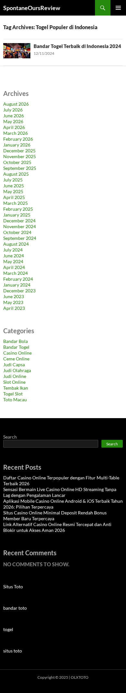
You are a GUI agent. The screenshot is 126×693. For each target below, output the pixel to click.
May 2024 (13, 261)
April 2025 (14, 197)
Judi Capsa (14, 364)
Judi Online (14, 376)
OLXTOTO (80, 677)
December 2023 (19, 290)
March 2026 (15, 133)
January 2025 (16, 214)
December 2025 (19, 150)
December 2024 (19, 220)
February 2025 (18, 209)
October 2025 (17, 162)
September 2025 (19, 168)
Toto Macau (15, 399)
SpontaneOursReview (31, 7)
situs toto (12, 650)
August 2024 (16, 244)
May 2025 (13, 191)
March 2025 (15, 203)
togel (8, 629)
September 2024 (19, 238)
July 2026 (13, 109)
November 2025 (19, 156)
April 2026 (14, 127)
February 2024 (18, 279)
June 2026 (13, 115)
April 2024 (14, 267)
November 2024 (19, 226)
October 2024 (17, 232)
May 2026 (13, 121)
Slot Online (14, 382)
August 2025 (16, 174)
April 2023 (14, 308)
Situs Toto (13, 586)
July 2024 (13, 250)
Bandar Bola (15, 341)
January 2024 (16, 285)
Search (10, 437)
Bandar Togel (16, 347)
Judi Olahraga (17, 370)
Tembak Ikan (15, 388)
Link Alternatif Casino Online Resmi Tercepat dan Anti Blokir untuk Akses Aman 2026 (57, 527)
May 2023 (13, 302)
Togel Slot (13, 393)
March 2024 (15, 273)
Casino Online (17, 353)
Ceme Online (16, 358)
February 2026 (18, 139)
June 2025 (13, 185)
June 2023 (13, 296)
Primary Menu (118, 8)
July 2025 (13, 179)
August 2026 (16, 104)
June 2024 (13, 255)
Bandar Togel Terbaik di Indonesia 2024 (77, 46)
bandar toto (15, 608)
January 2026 (16, 144)
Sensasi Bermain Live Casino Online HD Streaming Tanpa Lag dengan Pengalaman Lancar (59, 492)
